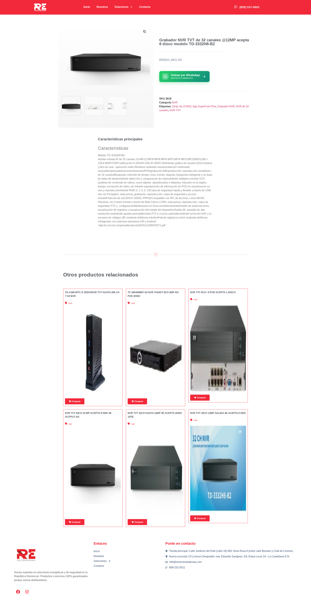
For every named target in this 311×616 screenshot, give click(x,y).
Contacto (144, 7)
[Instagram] (27, 592)
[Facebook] (18, 592)
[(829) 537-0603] (235, 6)
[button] (145, 32)
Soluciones (121, 7)
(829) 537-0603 (249, 7)
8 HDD (187, 106)
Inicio (86, 7)
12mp (175, 106)
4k (180, 106)
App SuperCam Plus (204, 106)
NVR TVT (175, 110)
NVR (175, 102)
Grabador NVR (226, 106)
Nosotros (102, 7)
